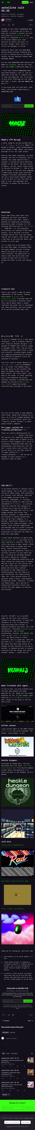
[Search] (32, 1053)
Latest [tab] (8, 1053)
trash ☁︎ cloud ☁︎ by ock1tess (12, 909)
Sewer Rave (27, 765)
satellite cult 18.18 (10, 1082)
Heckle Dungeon (6, 768)
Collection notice (28, 1118)
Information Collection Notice (18, 1006)
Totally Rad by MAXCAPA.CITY (12, 845)
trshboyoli (8, 19)
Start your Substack (13, 1122)
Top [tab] (3, 1053)
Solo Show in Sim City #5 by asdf (14, 881)
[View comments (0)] (9, 25)
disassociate (18, 35)
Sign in (31, 2)
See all (5, 1094)
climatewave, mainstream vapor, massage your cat (10, 1073)
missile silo (24, 37)
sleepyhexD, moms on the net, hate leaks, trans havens (11, 1085)
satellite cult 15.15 (10, 1058)
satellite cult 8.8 (11, 540)
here (31, 67)
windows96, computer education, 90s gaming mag (12, 1061)
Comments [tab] (5, 1032)
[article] (17, 1062)
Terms (21, 1118)
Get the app (25, 1122)
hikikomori (17, 504)
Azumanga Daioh (27, 629)
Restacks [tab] (12, 1032)
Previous (6, 1020)
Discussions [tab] (14, 1053)
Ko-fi (6, 83)
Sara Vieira (25, 697)
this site (13, 697)
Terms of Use (25, 1005)
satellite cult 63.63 (10, 1070)
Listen (31, 20)
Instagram (12, 64)
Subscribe (25, 2)
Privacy (17, 1118)
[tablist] (8, 1032)
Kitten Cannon (6, 731)
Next (29, 1020)
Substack (9, 1126)
